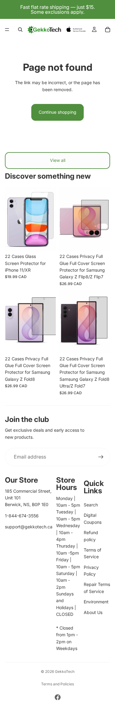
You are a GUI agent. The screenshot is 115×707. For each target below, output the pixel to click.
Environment (96, 601)
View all (57, 160)
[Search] (20, 29)
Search (91, 504)
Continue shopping (57, 112)
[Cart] (107, 29)
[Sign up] (100, 457)
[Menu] (7, 30)
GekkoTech (65, 671)
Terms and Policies (57, 684)
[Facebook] (57, 697)
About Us (93, 612)
